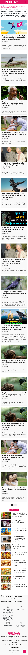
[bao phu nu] (12, 2)
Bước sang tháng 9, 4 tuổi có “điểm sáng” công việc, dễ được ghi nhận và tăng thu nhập (19, 563)
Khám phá (11, 601)
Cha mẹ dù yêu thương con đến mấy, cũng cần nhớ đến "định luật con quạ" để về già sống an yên (14, 261)
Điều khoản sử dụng (14, 650)
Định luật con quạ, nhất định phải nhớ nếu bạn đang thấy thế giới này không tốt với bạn (13, 195)
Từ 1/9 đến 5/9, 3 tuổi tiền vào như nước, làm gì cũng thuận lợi (19, 530)
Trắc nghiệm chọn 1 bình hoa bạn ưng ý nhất (18, 577)
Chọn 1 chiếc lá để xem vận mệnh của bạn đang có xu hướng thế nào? (19, 514)
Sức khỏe (3, 599)
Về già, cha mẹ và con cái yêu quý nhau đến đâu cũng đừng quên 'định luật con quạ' (14, 134)
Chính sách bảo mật (14, 647)
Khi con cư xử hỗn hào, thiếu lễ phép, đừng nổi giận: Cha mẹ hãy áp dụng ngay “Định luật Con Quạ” (14, 327)
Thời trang (16, 599)
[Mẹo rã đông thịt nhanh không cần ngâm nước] (6, 523)
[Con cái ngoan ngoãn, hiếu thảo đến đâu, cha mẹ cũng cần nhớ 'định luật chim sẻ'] (14, 479)
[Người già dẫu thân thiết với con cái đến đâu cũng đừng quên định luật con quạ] (14, 352)
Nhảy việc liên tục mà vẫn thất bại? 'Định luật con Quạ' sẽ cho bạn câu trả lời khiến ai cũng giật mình (13, 37)
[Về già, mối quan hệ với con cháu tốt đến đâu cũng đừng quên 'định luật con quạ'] (14, 384)
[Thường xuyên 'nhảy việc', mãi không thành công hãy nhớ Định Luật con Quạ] (14, 283)
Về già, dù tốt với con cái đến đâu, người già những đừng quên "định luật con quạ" (13, 165)
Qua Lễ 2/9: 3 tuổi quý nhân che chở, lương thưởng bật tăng (19, 554)
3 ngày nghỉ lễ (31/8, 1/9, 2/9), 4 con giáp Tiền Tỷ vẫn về (19, 586)
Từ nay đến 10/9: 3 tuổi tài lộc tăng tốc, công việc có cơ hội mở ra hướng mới (19, 570)
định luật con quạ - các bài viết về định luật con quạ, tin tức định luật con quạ (13, 7)
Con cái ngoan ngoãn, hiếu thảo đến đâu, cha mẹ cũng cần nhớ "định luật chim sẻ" (14, 489)
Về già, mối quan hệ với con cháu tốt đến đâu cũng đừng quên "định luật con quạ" (14, 394)
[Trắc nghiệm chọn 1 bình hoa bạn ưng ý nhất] (6, 579)
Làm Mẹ (15, 596)
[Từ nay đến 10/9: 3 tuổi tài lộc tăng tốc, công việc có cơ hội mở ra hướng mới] (6, 571)
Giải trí (10, 599)
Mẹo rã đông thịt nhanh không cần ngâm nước (18, 521)
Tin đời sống (18, 601)
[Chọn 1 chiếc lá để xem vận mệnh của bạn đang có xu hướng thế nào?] (6, 515)
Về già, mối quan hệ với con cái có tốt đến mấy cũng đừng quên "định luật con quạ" (13, 425)
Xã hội (5, 596)
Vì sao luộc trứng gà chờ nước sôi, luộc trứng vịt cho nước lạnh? (19, 546)
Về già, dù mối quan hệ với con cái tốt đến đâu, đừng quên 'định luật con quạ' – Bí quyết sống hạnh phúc (13, 71)
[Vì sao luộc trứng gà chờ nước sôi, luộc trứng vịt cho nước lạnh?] (6, 547)
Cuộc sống (4, 601)
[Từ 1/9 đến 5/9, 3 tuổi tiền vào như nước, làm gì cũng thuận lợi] (6, 531)
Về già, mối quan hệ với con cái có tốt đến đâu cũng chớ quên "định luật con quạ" (13, 457)
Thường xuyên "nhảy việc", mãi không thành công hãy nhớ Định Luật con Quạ (14, 293)
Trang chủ (3, 5)
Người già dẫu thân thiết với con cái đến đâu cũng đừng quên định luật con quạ (13, 362)
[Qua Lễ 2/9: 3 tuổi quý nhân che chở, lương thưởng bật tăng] (6, 555)
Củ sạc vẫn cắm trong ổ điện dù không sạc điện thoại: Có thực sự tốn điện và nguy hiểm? (19, 539)
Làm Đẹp (20, 596)
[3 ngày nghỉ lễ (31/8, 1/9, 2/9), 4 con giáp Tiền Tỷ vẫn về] (6, 587)
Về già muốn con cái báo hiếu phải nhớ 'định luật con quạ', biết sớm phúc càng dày (13, 229)
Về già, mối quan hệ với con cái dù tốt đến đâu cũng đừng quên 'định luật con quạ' (13, 103)
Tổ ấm (9, 596)
